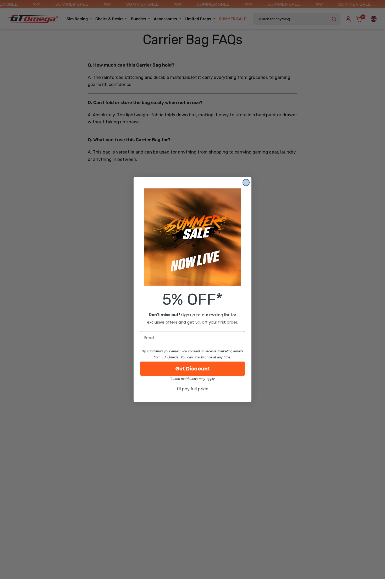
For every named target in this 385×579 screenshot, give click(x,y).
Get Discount (192, 368)
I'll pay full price (192, 389)
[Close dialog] (246, 182)
